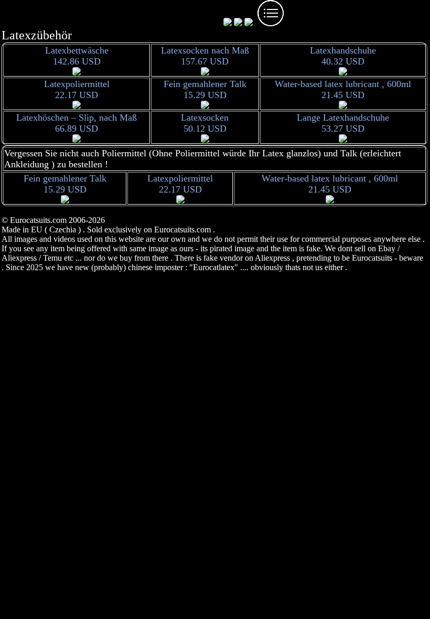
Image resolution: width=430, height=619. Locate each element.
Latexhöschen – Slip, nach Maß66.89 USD (76, 123)
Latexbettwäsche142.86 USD (77, 56)
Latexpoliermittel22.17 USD (77, 89)
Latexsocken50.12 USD (205, 123)
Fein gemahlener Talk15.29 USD (205, 89)
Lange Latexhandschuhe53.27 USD (343, 123)
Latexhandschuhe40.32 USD (343, 56)
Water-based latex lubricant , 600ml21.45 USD (343, 89)
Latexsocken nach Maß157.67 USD (205, 56)
